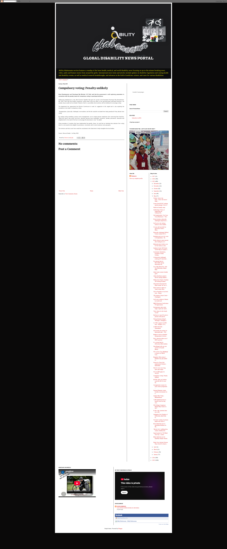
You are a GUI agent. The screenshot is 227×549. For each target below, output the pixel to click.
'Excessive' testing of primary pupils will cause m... (160, 420)
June (155, 193)
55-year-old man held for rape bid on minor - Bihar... (159, 228)
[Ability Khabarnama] (120, 521)
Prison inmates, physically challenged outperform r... (160, 220)
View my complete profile (136, 178)
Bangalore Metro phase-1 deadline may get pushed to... (160, 358)
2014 (153, 457)
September (156, 191)
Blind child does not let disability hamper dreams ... (160, 438)
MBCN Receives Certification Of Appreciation (160, 304)
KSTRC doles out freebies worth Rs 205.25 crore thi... (160, 381)
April (155, 447)
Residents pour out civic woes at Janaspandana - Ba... (160, 237)
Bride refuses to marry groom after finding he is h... (160, 241)
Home (91, 191)
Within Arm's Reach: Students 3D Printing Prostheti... (160, 280)
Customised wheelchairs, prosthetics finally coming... (159, 253)
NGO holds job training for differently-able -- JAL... (160, 331)
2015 (153, 181)
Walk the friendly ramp (159, 207)
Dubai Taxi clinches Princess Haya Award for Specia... (160, 443)
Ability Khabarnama (132, 521)
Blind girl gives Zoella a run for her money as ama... (160, 245)
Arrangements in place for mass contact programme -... (160, 386)
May (155, 196)
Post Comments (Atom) (71, 193)
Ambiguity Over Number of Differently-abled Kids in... (160, 416)
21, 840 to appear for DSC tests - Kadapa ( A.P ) (160, 323)
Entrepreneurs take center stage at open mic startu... (160, 308)
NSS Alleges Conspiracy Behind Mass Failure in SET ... (159, 407)
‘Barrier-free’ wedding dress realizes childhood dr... (160, 430)
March (155, 449)
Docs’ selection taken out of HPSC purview (160, 339)
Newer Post (62, 191)
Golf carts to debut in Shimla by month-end (160, 300)
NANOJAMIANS (121, 506)
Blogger (120, 528)
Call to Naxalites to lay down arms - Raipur (160, 292)
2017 (153, 176)
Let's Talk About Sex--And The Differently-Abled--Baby (160, 268)
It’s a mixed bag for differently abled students (160, 343)
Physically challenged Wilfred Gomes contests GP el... (160, 233)
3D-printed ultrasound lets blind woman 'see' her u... (160, 284)
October (156, 188)
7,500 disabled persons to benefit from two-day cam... (159, 401)
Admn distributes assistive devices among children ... (160, 276)
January (156, 454)
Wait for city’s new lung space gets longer (159, 368)
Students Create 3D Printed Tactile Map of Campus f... (160, 248)
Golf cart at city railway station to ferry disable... (160, 224)
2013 (153, 460)
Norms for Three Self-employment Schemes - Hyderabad (159, 364)
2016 (153, 179)
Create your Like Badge (163, 524)
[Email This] (77, 138)
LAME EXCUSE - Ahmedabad (158, 327)
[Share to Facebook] (83, 138)
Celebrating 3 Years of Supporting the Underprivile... (159, 211)
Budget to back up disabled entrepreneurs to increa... (160, 335)
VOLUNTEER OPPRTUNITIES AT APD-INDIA (128, 508)
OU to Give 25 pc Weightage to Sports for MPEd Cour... (160, 353)
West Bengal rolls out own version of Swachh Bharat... (160, 348)
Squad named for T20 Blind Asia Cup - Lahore (160, 433)
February (156, 452)
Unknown (133, 176)
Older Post (121, 191)
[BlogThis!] (79, 138)
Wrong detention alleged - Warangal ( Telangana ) (159, 319)
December (156, 183)
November (156, 186)
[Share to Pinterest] (84, 138)
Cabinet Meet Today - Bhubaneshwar (158, 396)
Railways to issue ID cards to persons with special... (160, 315)
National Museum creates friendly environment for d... (160, 392)
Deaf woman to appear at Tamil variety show (159, 288)
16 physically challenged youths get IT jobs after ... (160, 258)
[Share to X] (81, 138)
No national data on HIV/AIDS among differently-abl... (158, 263)
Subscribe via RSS (136, 118)
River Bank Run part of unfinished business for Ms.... (159, 425)
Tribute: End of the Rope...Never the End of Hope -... (160, 200)
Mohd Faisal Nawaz (122, 518)
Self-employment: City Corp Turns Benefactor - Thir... (160, 216)
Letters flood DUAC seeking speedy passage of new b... (160, 204)
